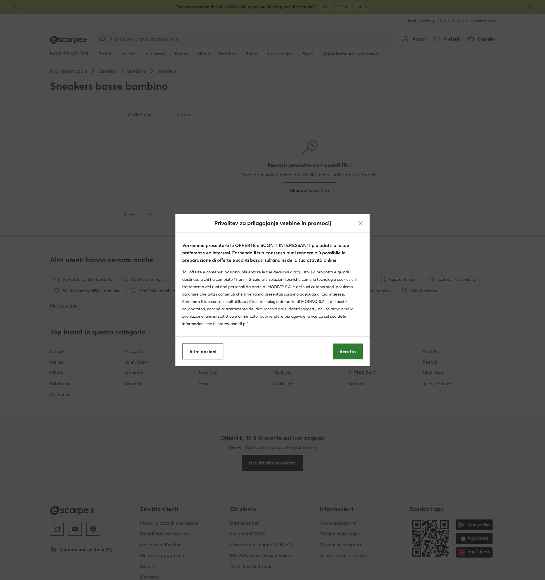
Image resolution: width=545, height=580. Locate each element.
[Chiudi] (360, 223)
